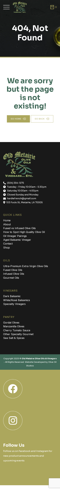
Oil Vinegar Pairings (15, 236)
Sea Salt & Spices (13, 338)
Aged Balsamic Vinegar (17, 239)
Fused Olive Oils (12, 270)
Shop (6, 247)
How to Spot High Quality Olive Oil (24, 232)
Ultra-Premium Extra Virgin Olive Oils (25, 266)
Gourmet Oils (11, 277)
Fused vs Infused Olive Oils (19, 228)
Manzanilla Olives (13, 326)
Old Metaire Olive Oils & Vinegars (39, 358)
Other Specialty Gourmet (18, 334)
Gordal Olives (11, 322)
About (7, 224)
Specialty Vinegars (14, 304)
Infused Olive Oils (13, 273)
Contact (8, 243)
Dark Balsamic (12, 296)
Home (7, 220)
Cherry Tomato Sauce (16, 330)
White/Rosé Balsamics (16, 300)
